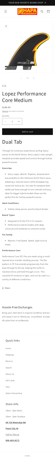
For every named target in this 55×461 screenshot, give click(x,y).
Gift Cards (10, 380)
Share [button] (7, 288)
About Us (10, 374)
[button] (6, 11)
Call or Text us (12, 434)
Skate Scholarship (14, 393)
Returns (9, 361)
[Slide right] (34, 78)
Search (9, 367)
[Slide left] (21, 78)
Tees (8, 387)
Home (8, 348)
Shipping (5, 111)
